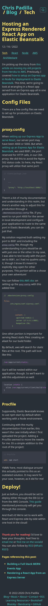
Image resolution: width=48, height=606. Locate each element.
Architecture (10, 57)
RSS (30, 545)
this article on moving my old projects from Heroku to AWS (21, 68)
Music (14, 596)
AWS (35, 53)
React (15, 53)
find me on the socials (29, 542)
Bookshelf (36, 600)
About (23, 596)
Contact (33, 596)
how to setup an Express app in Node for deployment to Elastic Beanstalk (24, 79)
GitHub (37, 604)
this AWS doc (27, 280)
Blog (11, 12)
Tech (29, 12)
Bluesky (11, 604)
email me (7, 542)
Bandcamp (24, 604)
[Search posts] (43, 9)
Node (25, 53)
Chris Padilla (17, 7)
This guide (35, 501)
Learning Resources (17, 600)
